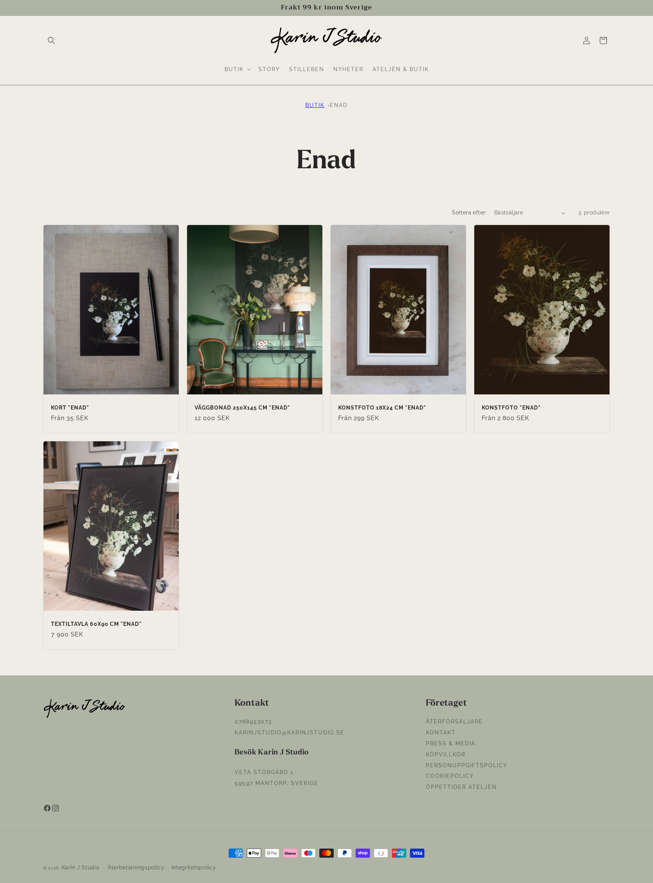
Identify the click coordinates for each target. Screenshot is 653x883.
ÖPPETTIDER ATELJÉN (461, 787)
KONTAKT (441, 732)
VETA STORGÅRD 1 (264, 772)
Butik (315, 105)
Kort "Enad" (70, 408)
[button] (51, 40)
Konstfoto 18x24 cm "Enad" (382, 408)
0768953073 (253, 722)
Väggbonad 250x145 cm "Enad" (242, 408)
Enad (339, 105)
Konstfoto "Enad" (511, 408)
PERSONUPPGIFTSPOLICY (467, 765)
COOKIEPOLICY (450, 776)
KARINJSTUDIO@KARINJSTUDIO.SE (290, 732)
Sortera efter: (469, 212)
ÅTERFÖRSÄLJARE (454, 722)
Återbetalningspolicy (136, 867)
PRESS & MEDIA (450, 743)
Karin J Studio (80, 867)
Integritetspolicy (194, 867)
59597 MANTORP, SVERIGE (277, 783)
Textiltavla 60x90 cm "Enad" (96, 624)
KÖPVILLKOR (446, 754)
